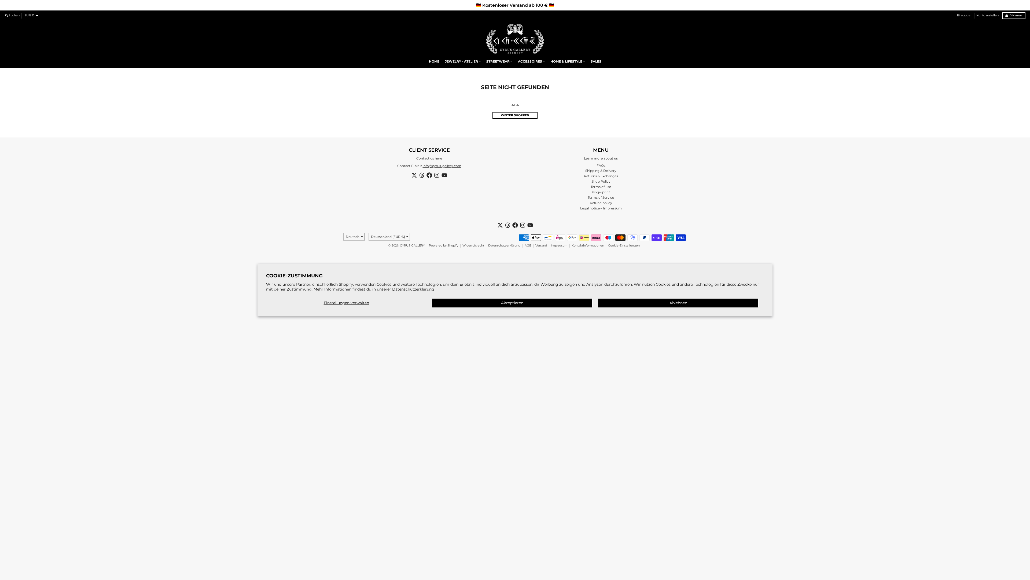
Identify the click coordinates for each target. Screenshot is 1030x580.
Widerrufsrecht (473, 245)
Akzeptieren (512, 302)
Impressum (559, 245)
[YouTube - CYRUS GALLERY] (444, 175)
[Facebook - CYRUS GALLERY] (429, 175)
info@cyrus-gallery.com (442, 166)
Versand (541, 245)
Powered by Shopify (443, 245)
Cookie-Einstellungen (624, 245)
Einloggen (964, 15)
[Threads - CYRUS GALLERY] (422, 175)
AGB (528, 245)
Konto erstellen (987, 15)
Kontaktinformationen (588, 245)
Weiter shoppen (515, 115)
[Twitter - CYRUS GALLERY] (414, 175)
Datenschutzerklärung (413, 289)
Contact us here (429, 158)
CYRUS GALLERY (412, 245)
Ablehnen (678, 302)
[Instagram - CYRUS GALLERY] (437, 175)
